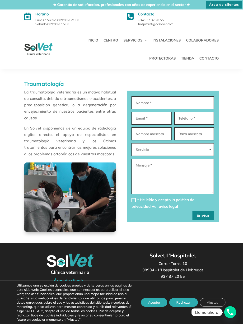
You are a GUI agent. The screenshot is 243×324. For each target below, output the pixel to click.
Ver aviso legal (165, 206)
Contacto (209, 58)
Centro (110, 40)
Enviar (203, 215)
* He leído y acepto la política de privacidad (162, 202)
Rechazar (183, 302)
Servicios (133, 40)
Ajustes (212, 302)
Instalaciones (167, 40)
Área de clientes (224, 4)
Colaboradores (202, 40)
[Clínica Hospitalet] (230, 312)
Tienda (187, 58)
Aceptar (154, 302)
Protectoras (162, 58)
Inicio (93, 40)
